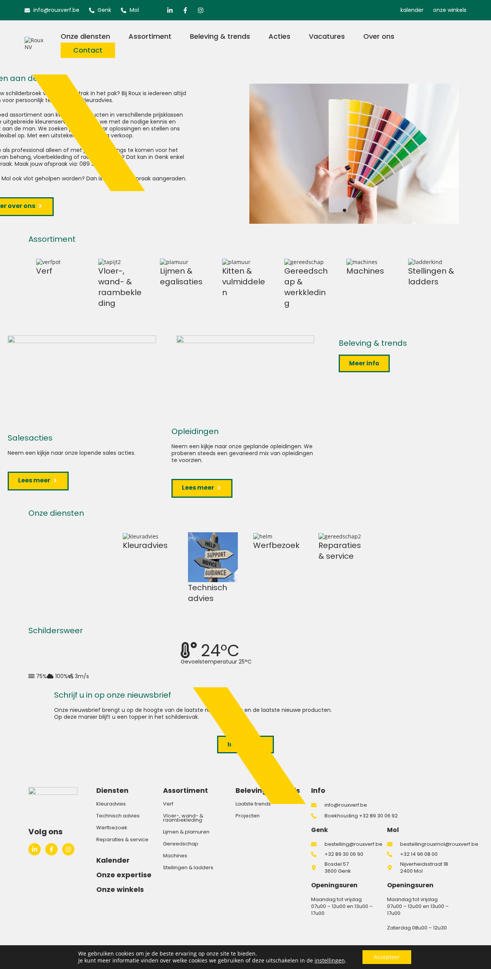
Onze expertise (124, 875)
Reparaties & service (339, 550)
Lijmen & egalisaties (181, 276)
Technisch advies (207, 593)
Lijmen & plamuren (186, 831)
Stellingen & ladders (431, 276)
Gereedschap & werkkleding (306, 287)
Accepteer (387, 957)
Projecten (248, 815)
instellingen (330, 960)
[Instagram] (200, 10)
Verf (44, 271)
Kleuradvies (145, 545)
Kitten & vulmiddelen (243, 282)
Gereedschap (180, 843)
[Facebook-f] (185, 10)
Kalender (113, 860)
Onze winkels (120, 889)
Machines (365, 271)
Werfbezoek (276, 545)
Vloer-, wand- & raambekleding (120, 287)
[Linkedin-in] (170, 10)
